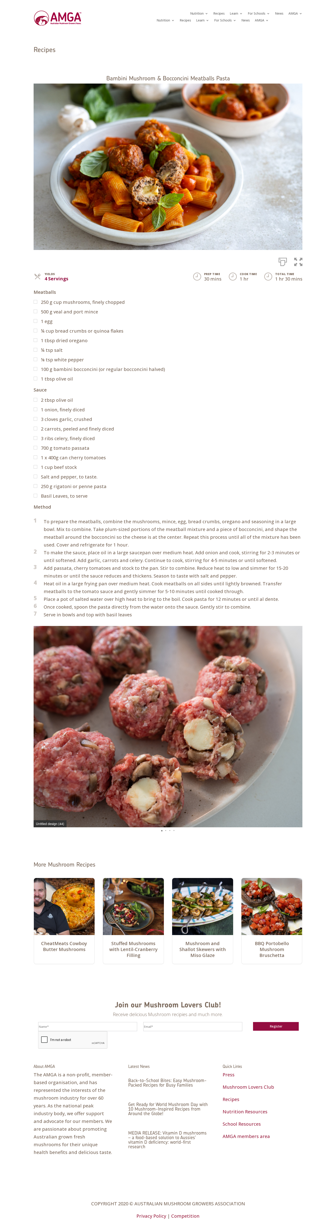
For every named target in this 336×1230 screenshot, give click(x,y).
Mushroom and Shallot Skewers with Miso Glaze (202, 950)
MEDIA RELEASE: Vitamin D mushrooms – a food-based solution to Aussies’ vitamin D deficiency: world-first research (167, 1140)
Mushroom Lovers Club (248, 1087)
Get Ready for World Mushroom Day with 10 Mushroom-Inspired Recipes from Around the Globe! (168, 1109)
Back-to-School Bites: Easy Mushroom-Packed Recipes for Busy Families (167, 1082)
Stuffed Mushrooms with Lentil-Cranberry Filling (133, 950)
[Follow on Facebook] (226, 1156)
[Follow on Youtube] (253, 1156)
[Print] (283, 261)
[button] (298, 261)
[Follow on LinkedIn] (244, 1156)
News (279, 14)
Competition (185, 1216)
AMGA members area (246, 1136)
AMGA (293, 14)
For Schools (256, 14)
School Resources (242, 1124)
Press (229, 1075)
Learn (234, 14)
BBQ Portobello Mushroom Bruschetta (272, 950)
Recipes (219, 14)
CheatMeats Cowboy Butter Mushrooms (64, 946)
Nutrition (197, 14)
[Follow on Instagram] (235, 1156)
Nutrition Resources (245, 1112)
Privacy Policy (151, 1216)
